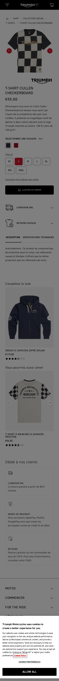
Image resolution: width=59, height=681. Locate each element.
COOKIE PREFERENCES (29, 662)
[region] (29, 647)
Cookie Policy (20, 655)
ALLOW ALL (29, 672)
